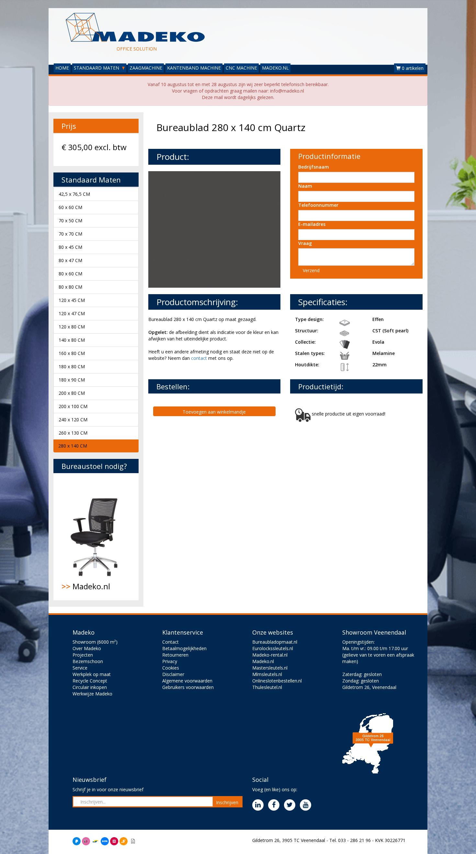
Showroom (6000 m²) (95, 642)
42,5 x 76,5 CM (74, 194)
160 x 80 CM (72, 353)
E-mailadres (311, 224)
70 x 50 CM (70, 220)
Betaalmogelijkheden (184, 648)
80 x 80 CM (70, 287)
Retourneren (175, 655)
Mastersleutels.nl (270, 668)
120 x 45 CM (72, 300)
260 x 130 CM (73, 433)
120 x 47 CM (72, 313)
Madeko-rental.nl (270, 655)
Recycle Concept (90, 681)
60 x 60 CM (70, 207)
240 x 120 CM (73, 419)
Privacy (169, 661)
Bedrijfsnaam (313, 167)
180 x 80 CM (72, 366)
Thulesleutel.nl (267, 687)
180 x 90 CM (72, 380)
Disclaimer (173, 674)
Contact (170, 642)
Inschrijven (227, 802)
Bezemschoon (88, 661)
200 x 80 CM (72, 393)
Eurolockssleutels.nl (272, 648)
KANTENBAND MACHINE (194, 68)
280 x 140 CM (72, 446)
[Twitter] (291, 805)
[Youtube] (307, 805)
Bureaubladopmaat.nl (274, 642)
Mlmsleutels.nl (267, 674)
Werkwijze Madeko (92, 694)
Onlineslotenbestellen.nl (277, 681)
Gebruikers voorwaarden (188, 687)
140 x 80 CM (72, 340)
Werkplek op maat (92, 674)
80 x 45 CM (70, 247)
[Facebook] (275, 805)
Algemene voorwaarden (187, 681)
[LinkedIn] (259, 805)
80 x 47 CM (70, 260)
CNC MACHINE (241, 68)
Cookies (170, 668)
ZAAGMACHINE (146, 68)
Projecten (83, 655)
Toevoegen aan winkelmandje (214, 412)
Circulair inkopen (90, 687)
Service (80, 668)
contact (199, 358)
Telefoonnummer (318, 205)
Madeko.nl (86, 586)
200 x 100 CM (73, 406)
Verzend (311, 270)
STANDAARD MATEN (97, 68)
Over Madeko (87, 648)
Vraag (305, 243)
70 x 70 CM (70, 234)
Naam (305, 186)
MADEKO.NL (275, 68)
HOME (62, 68)
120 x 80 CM (72, 327)
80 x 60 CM (70, 274)
